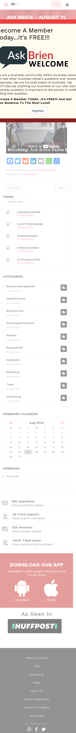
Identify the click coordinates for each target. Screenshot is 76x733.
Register (38, 111)
